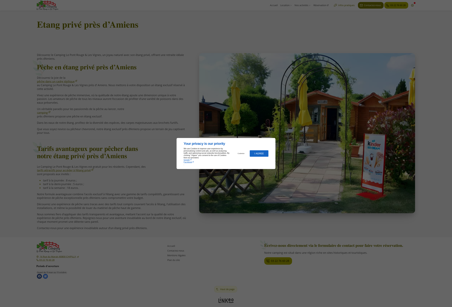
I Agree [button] (259, 153)
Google (187, 160)
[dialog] (226, 153)
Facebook (188, 162)
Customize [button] (241, 153)
